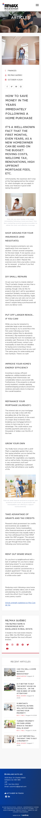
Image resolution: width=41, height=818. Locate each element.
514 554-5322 (13, 784)
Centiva (24, 815)
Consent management (20, 812)
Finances (11, 71)
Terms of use (32, 810)
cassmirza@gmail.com (17, 786)
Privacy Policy (21, 810)
